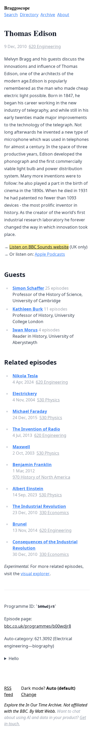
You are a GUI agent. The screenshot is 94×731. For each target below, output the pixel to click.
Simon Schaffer (28, 288)
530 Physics (48, 400)
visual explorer (35, 574)
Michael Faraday (30, 411)
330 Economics (54, 512)
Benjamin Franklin (32, 464)
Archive (47, 14)
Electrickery (25, 393)
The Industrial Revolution (39, 506)
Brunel (20, 524)
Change (28, 694)
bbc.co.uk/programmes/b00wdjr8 (37, 626)
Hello (14, 658)
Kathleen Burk (28, 309)
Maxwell (21, 447)
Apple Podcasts (50, 254)
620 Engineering (45, 46)
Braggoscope (17, 7)
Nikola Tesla (25, 376)
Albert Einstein (28, 488)
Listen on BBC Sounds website (39, 247)
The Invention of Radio (36, 429)
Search (11, 14)
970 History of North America (41, 477)
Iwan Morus (25, 330)
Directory (29, 14)
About (63, 14)
